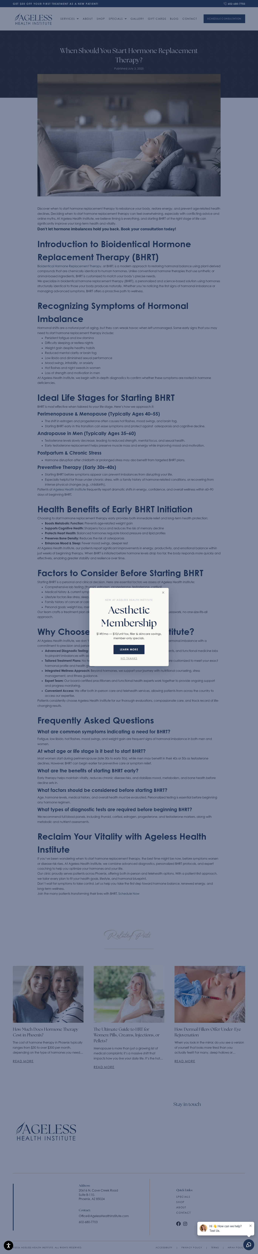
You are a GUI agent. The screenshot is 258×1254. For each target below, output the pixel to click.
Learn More (129, 649)
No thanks (129, 658)
